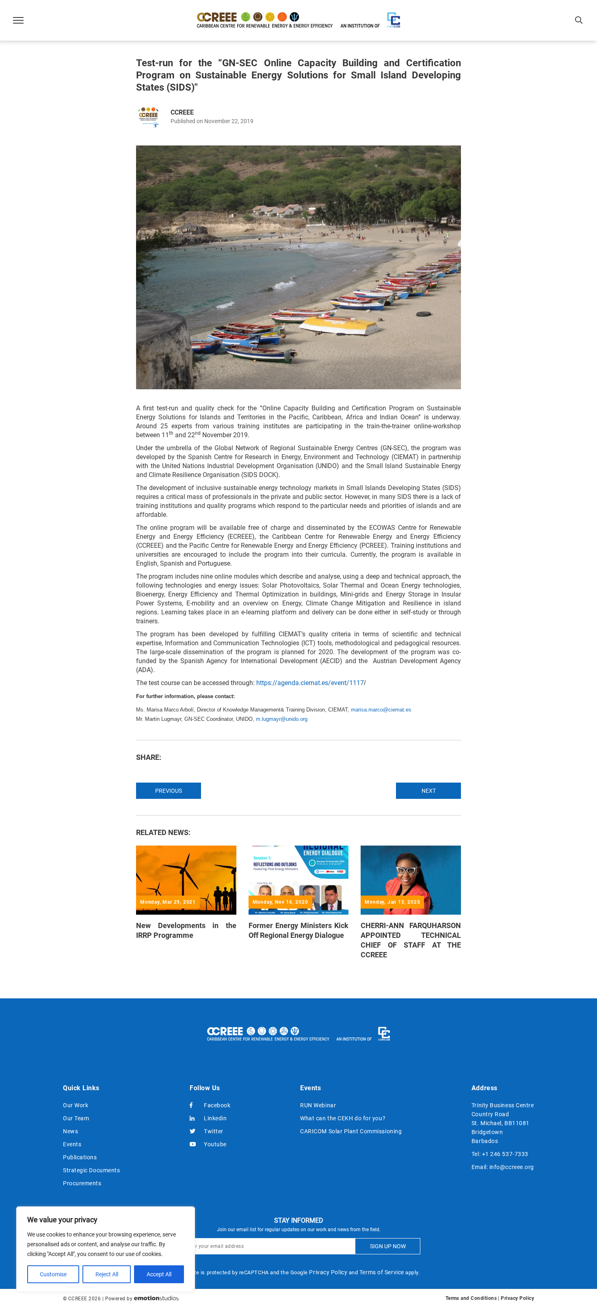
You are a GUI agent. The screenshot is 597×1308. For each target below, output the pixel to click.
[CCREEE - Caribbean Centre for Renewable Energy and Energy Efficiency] (298, 20)
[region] (105, 1249)
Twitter (213, 1131)
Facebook (217, 1105)
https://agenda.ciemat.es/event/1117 (310, 683)
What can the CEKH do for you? (342, 1118)
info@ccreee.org (511, 1167)
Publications (80, 1157)
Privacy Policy (328, 1272)
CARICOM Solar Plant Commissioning (351, 1131)
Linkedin (215, 1118)
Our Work (75, 1105)
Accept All (159, 1274)
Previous (168, 790)
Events (72, 1144)
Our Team (76, 1118)
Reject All (106, 1274)
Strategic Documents (91, 1170)
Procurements (82, 1183)
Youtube (215, 1144)
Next (429, 790)
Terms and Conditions (471, 1298)
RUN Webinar (318, 1105)
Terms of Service (381, 1272)
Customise (53, 1274)
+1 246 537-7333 (505, 1154)
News (70, 1131)
